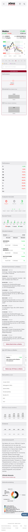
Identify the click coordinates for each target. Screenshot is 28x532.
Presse (25, 525)
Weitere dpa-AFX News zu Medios (14, 369)
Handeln (24, 514)
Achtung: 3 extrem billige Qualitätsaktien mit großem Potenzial (13, 272)
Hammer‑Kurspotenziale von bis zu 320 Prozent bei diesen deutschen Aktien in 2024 (13, 301)
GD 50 (5, 63)
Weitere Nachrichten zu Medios (14, 344)
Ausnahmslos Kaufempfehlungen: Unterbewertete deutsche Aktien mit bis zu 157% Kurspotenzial (13, 286)
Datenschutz (15, 525)
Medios (12, 83)
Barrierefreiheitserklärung (6, 525)
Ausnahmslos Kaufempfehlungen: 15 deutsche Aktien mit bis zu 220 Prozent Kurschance (13, 315)
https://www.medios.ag (8, 477)
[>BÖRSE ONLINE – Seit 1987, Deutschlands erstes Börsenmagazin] (12, 4)
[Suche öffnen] (24, 4)
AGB (21, 525)
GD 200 (13, 63)
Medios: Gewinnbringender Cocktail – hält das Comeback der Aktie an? (14, 278)
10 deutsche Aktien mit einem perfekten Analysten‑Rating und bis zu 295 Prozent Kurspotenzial (13, 323)
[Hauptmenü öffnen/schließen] (3, 4)
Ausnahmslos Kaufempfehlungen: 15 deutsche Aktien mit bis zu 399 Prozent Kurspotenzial (13, 293)
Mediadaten (3, 530)
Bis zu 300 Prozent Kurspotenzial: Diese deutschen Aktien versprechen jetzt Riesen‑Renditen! (13, 331)
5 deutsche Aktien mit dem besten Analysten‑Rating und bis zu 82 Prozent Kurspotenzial (13, 338)
